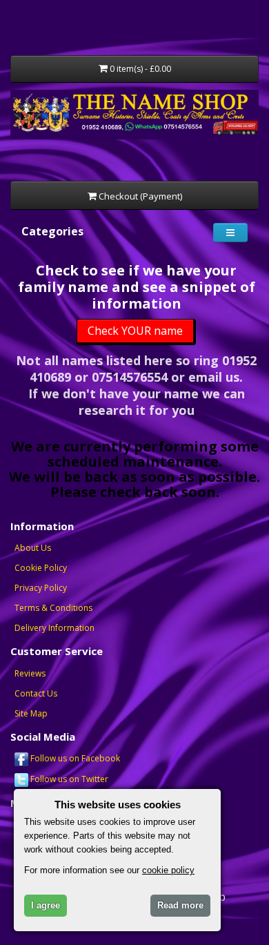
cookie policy (168, 870)
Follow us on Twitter (68, 779)
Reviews (30, 673)
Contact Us (35, 693)
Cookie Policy (40, 568)
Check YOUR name (135, 330)
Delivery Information (54, 628)
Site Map (31, 713)
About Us (32, 548)
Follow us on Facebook (74, 758)
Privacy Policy (40, 588)
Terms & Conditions (53, 608)
